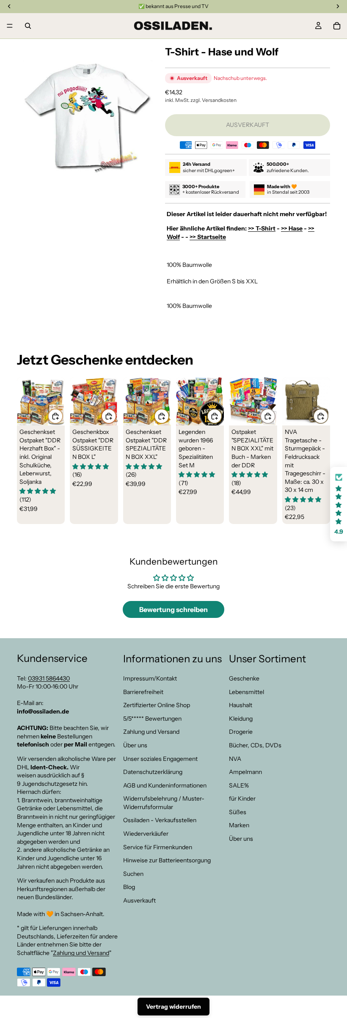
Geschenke (244, 678)
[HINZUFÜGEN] (55, 416)
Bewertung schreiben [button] (173, 609)
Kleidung (241, 718)
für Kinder (242, 798)
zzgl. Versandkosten (213, 100)
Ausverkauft (139, 900)
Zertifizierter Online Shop (156, 705)
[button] (338, 504)
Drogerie (241, 731)
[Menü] (9, 26)
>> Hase (292, 228)
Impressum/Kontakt (150, 678)
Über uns (135, 745)
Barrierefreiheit (143, 691)
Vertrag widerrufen (173, 1006)
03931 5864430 (49, 678)
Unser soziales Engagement (160, 758)
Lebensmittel (246, 691)
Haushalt (240, 705)
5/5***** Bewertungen (152, 718)
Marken (239, 825)
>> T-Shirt (261, 228)
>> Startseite (208, 237)
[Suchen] (28, 25)
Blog (129, 887)
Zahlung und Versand (81, 953)
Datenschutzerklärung (152, 772)
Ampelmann (245, 772)
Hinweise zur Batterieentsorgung (167, 860)
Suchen (133, 874)
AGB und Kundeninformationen (165, 785)
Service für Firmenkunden (157, 847)
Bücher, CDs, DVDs (255, 745)
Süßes (237, 812)
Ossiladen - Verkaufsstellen (159, 820)
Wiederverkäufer (145, 833)
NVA (235, 758)
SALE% (239, 785)
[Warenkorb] (337, 25)
